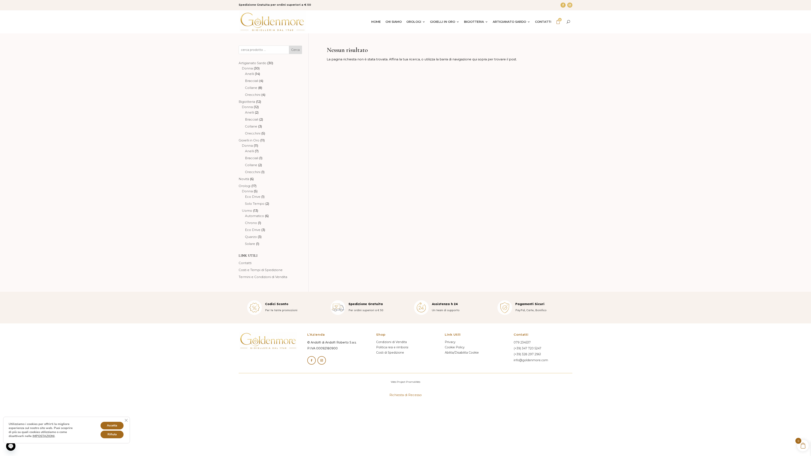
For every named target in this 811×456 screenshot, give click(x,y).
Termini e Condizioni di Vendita (263, 277)
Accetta (112, 425)
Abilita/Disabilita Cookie (462, 352)
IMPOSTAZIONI (43, 436)
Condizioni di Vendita (391, 342)
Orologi (413, 22)
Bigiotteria (474, 22)
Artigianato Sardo (509, 22)
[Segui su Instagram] (569, 5)
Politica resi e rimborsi (392, 347)
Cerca (295, 50)
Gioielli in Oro (442, 22)
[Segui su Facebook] (563, 5)
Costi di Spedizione (390, 352)
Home (376, 22)
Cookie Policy (455, 347)
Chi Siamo (393, 22)
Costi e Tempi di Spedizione (261, 270)
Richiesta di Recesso (405, 395)
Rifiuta (112, 434)
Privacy (450, 342)
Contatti (543, 22)
